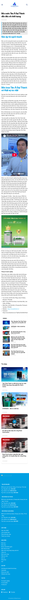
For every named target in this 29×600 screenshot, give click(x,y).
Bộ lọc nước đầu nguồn (6, 546)
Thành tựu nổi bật (5, 536)
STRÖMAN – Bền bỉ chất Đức (18, 326)
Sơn (2, 561)
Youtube (13, 592)
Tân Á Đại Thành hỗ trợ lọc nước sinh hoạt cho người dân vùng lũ (18, 352)
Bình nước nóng (5, 554)
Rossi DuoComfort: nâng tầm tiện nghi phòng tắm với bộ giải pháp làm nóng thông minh (14, 456)
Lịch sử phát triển (5, 532)
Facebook (5, 592)
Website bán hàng (5, 574)
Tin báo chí (4, 584)
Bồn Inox (3, 543)
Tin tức (3, 578)
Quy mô (3, 565)
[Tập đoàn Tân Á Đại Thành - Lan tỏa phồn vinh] (14, 4)
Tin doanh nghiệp (5, 581)
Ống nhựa (3, 559)
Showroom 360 (5, 572)
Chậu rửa (3, 552)
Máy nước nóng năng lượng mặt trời (9, 550)
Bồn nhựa (3, 544)
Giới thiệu (3, 527)
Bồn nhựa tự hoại (5, 548)
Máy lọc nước (4, 556)
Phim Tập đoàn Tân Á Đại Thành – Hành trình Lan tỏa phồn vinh (18, 322)
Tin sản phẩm (4, 582)
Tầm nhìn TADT (5, 530)
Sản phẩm (3, 540)
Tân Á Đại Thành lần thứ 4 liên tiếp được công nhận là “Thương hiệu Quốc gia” (18, 346)
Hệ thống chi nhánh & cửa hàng (8, 568)
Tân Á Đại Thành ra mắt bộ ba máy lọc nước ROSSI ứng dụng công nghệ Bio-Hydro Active (14, 385)
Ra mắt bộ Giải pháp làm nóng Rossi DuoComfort (18, 332)
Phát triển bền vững (6, 534)
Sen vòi (3, 557)
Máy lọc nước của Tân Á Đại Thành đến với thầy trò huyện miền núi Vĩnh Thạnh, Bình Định (18, 338)
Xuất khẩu (3, 570)
